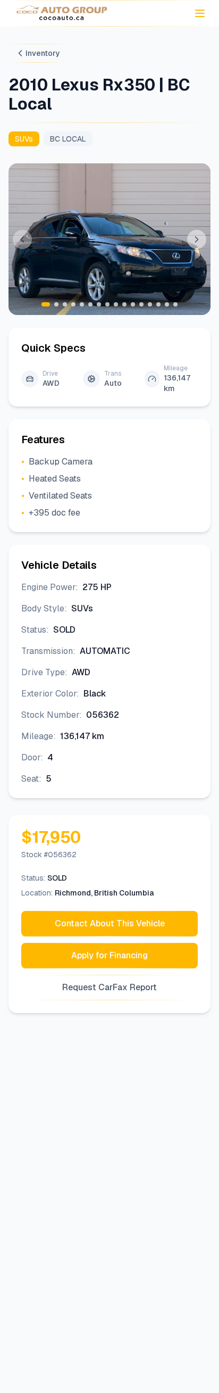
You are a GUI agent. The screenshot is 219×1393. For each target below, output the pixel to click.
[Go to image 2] (56, 304)
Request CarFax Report (109, 987)
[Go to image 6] (90, 304)
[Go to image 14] (158, 304)
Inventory (43, 53)
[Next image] (196, 239)
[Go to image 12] (141, 304)
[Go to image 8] (107, 304)
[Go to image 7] (99, 304)
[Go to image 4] (73, 304)
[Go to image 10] (124, 304)
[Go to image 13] (150, 304)
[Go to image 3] (65, 304)
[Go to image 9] (116, 304)
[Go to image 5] (82, 304)
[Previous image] (22, 239)
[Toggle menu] (199, 13)
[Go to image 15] (167, 304)
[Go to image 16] (175, 304)
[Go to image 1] (45, 304)
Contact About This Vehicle (110, 923)
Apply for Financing (109, 955)
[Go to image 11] (133, 304)
